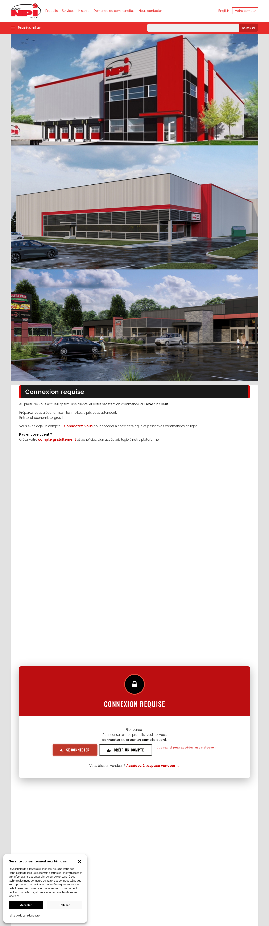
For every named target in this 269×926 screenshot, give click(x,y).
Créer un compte (128, 750)
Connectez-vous (78, 426)
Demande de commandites (114, 11)
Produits (51, 11)
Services (68, 11)
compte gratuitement (57, 440)
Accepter (26, 905)
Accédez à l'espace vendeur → (153, 766)
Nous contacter (150, 11)
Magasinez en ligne (29, 27)
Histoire (83, 11)
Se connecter (77, 750)
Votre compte (245, 11)
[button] (80, 862)
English (223, 11)
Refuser (65, 905)
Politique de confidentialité (24, 915)
